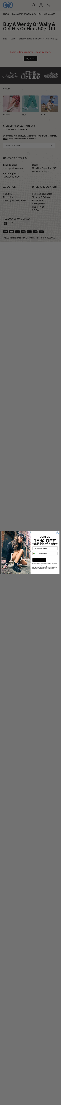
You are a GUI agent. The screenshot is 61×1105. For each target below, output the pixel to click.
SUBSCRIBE (39, 560)
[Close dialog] (57, 532)
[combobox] (35, 553)
